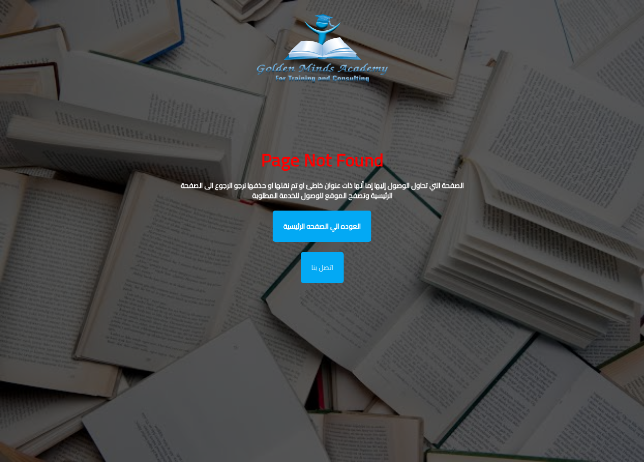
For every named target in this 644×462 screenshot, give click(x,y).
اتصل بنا (322, 267)
